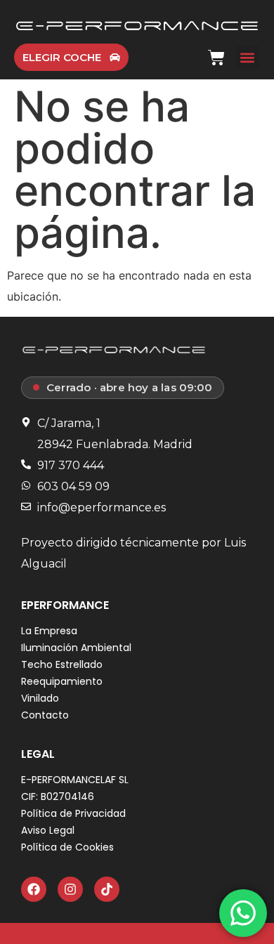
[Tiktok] (106, 889)
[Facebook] (33, 889)
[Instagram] (70, 889)
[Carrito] (216, 56)
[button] (247, 57)
